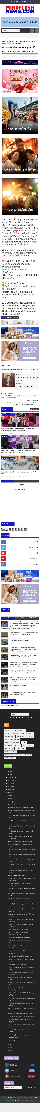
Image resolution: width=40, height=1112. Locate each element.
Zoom (13, 758)
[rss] (22, 2)
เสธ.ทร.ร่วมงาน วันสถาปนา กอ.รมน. (18, 929)
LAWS (24, 745)
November (11, 780)
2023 (8, 1044)
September (11, 786)
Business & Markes (9, 436)
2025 (8, 771)
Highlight (20, 618)
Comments (33, 618)
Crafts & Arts (9, 736)
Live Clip (30, 745)
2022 (8, 1047)
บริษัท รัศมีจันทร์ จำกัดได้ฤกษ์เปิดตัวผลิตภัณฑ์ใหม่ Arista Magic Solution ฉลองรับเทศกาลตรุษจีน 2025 (18, 430)
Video (7, 758)
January (10, 1041)
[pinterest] (14, 2)
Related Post (6, 409)
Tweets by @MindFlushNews (9, 705)
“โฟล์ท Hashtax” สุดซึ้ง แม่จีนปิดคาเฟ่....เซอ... (20, 841)
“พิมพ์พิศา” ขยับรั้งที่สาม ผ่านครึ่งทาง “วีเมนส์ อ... (21, 1013)
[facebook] (9, 2)
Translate (11, 1090)
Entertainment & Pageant (25, 736)
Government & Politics (12, 745)
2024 (8, 775)
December (11, 777)
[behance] (25, 2)
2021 (8, 1050)
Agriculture (9, 730)
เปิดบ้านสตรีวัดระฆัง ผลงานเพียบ (17, 964)
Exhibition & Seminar (12, 739)
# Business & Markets (12, 317)
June (9, 792)
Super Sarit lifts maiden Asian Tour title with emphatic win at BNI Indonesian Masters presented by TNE (24, 664)
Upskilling (27, 754)
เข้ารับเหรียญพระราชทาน (18, 685)
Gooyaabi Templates (29, 1100)
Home (3, 41)
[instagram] (28, 2)
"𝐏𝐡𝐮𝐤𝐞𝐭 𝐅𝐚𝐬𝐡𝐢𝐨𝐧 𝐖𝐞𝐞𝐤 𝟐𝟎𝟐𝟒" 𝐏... (17, 875)
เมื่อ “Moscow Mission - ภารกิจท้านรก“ (19, 938)
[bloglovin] (17, 2)
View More (35, 409)
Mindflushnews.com (19, 1097)
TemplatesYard (9, 1100)
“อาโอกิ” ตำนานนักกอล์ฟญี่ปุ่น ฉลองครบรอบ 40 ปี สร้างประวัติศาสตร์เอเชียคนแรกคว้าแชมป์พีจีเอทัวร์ (24, 679)
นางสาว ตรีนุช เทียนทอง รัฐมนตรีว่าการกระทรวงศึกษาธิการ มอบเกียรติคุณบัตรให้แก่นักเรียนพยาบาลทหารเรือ (24, 649)
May (9, 796)
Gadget (24, 742)
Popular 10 (7, 618)
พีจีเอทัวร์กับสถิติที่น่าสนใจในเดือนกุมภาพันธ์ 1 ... (21, 807)
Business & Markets (12, 41)
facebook (32, 481)
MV (6, 748)
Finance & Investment (12, 742)
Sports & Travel (10, 751)
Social (11, 748)
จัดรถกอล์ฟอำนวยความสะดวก (19, 640)
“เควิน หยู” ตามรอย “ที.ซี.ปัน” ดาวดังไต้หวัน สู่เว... (21, 1016)
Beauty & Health (20, 730)
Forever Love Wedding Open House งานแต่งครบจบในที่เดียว (18, 473)
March (10, 802)
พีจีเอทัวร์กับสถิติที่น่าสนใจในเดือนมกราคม (20, 956)
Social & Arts (20, 748)
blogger (7, 481)
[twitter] (12, 2)
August (10, 789)
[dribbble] (20, 2)
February (11, 805)
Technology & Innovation (13, 754)
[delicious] (30, 2)
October (10, 783)
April (9, 799)
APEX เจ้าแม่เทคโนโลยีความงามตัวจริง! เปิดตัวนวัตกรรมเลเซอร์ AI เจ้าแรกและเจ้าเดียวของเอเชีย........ (18, 451)
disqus (20, 481)
